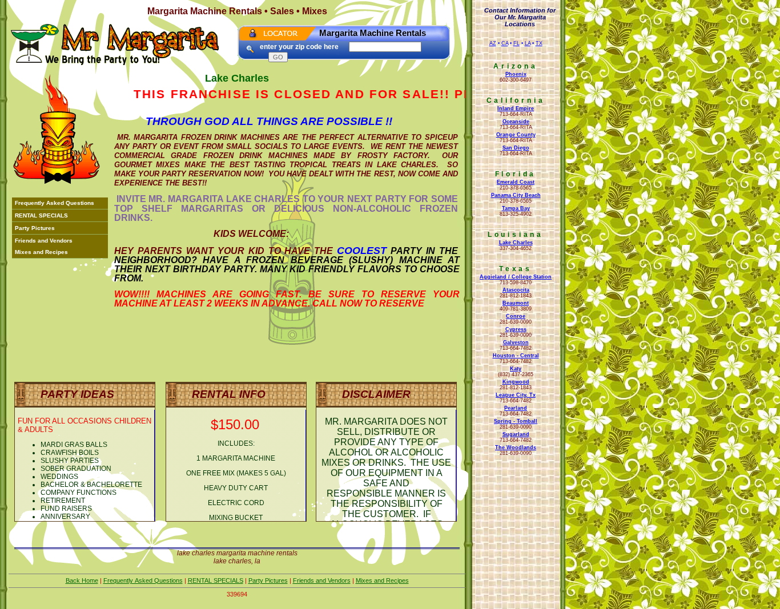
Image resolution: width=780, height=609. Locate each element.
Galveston (516, 342)
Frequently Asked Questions (54, 203)
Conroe (515, 316)
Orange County (516, 135)
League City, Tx (516, 395)
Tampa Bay (516, 208)
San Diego (515, 148)
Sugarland (515, 434)
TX (539, 43)
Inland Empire (515, 108)
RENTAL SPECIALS (41, 215)
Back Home (82, 580)
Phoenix (515, 74)
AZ (492, 43)
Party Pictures (35, 228)
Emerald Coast (515, 182)
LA (527, 43)
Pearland (515, 408)
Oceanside (515, 121)
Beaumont (515, 303)
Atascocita (515, 290)
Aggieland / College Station (516, 277)
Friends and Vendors (44, 240)
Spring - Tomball (515, 421)
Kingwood (515, 382)
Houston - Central (516, 355)
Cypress (515, 329)
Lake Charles (516, 242)
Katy (515, 369)
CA (504, 43)
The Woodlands (515, 447)
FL (516, 43)
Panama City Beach (516, 195)
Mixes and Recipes (41, 252)
